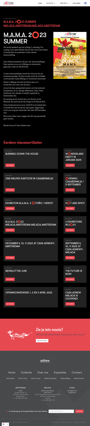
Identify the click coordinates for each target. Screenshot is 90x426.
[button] (51, 3)
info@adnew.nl (72, 392)
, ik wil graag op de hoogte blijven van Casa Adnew (27, 411)
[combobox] (5, 424)
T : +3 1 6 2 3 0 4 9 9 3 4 (20, 398)
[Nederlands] (5, 424)
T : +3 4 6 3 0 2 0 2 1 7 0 (47, 400)
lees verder (10, 165)
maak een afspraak (42, 340)
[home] (9, 3)
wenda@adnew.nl (72, 391)
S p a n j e (47, 398)
